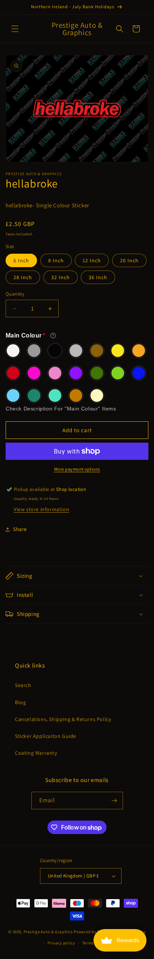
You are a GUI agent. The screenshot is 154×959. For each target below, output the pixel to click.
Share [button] (20, 529)
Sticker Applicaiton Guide (45, 736)
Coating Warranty (36, 752)
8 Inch (56, 260)
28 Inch (22, 277)
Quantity (15, 294)
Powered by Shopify (93, 931)
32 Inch (60, 277)
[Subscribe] (114, 800)
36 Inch (98, 277)
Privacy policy (61, 943)
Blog (20, 702)
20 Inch (129, 260)
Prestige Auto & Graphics (48, 931)
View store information (41, 509)
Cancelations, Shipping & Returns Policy (63, 719)
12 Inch (92, 260)
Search (23, 685)
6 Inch (21, 260)
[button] (15, 29)
